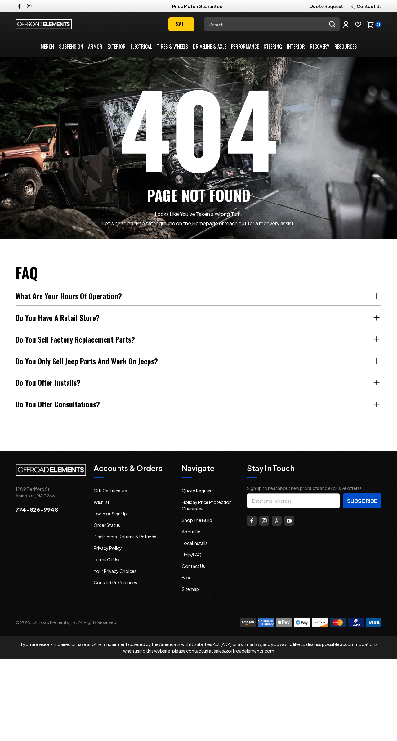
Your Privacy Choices (115, 571)
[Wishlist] (358, 24)
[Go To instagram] (264, 521)
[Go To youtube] (289, 521)
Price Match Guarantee (197, 6)
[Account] (346, 24)
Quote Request (326, 6)
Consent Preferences (115, 582)
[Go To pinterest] (277, 521)
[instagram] (29, 6)
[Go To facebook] (252, 521)
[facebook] (19, 6)
